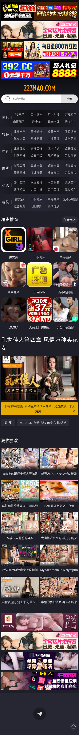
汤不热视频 (70, 199)
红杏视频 (19, 206)
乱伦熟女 (53, 155)
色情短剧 (53, 206)
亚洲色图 (36, 165)
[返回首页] (73, 726)
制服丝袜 (19, 155)
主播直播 (53, 139)
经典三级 (36, 155)
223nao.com (39, 88)
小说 (5, 185)
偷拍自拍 (36, 148)
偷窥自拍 (19, 165)
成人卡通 (53, 148)
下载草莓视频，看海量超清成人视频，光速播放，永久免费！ (39, 408)
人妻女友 (53, 182)
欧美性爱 (70, 148)
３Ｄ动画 (70, 131)
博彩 (5, 117)
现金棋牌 (53, 122)
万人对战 (53, 114)
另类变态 (70, 155)
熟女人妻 (19, 139)
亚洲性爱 (19, 148)
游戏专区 (70, 114)
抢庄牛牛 (70, 122)
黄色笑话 (53, 189)
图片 (5, 168)
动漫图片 (70, 165)
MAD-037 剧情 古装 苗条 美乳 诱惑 (43, 423)
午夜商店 (36, 199)
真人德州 (36, 114)
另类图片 (70, 172)
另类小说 (36, 189)
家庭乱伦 (36, 182)
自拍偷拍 (36, 131)
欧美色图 (53, 165)
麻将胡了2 (19, 122)
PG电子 (19, 114)
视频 (5, 134)
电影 (5, 151)
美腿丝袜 (19, 172)
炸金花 (36, 122)
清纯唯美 (36, 172)
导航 (5, 202)
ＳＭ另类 (70, 139)
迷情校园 (19, 189)
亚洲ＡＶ (19, 131)
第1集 (8, 423)
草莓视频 (53, 199)
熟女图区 (53, 172)
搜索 (69, 99)
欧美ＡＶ (53, 131)
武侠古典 (70, 182)
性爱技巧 (70, 189)
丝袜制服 (36, 139)
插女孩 (19, 199)
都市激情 (19, 182)
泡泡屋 (36, 206)
